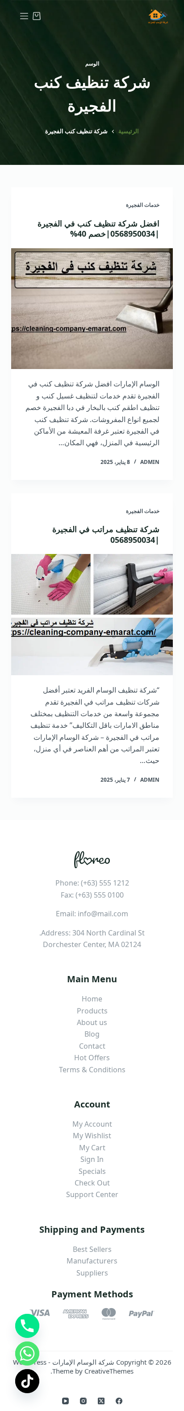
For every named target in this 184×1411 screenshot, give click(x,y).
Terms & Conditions (92, 1070)
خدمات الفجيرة (142, 205)
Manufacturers (92, 1261)
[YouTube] (65, 1401)
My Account (92, 1124)
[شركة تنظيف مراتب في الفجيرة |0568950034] (92, 614)
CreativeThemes (109, 1370)
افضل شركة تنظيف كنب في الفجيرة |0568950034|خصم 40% (98, 228)
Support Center (92, 1194)
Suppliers (92, 1273)
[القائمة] (24, 16)
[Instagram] (83, 1401)
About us (92, 1022)
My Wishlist (92, 1135)
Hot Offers (92, 1057)
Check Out (92, 1183)
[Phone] (27, 1326)
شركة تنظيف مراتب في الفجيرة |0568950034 (105, 534)
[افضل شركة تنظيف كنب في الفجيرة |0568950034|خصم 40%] (92, 308)
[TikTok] (27, 1381)
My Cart (92, 1148)
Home (92, 999)
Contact (92, 1046)
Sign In (92, 1159)
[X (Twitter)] (101, 1401)
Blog (92, 1034)
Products (92, 1011)
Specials (92, 1171)
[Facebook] (119, 1401)
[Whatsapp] (27, 1353)
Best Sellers (92, 1249)
